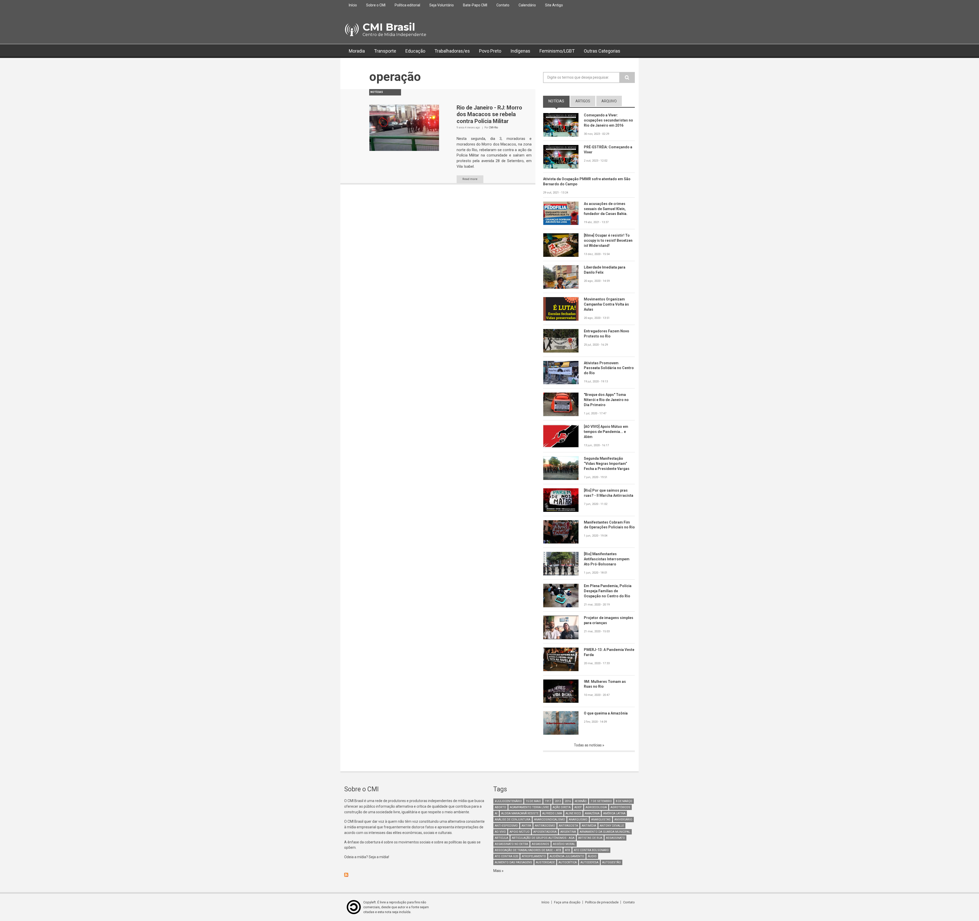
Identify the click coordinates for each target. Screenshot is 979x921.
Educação (415, 51)
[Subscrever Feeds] (415, 875)
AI (496, 813)
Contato (502, 5)
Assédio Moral (564, 844)
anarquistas (601, 819)
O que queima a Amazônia (606, 713)
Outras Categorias (602, 51)
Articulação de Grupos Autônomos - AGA (543, 838)
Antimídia (589, 825)
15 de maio (533, 801)
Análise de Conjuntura (512, 819)
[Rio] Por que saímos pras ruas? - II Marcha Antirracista (608, 493)
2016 (568, 801)
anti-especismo (506, 825)
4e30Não (581, 801)
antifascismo (545, 825)
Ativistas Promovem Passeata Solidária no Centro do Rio (609, 368)
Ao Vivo (500, 831)
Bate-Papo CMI (475, 5)
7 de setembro (601, 801)
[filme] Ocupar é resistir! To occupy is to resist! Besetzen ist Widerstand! (608, 240)
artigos (582, 101)
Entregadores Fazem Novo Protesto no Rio (606, 333)
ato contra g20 (506, 856)
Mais (497, 871)
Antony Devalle (612, 825)
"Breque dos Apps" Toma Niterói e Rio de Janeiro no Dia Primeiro (606, 400)
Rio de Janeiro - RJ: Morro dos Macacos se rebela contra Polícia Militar (489, 114)
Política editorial (407, 5)
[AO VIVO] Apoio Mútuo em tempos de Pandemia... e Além (606, 432)
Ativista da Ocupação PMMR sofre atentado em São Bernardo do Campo (586, 181)
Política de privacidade (602, 902)
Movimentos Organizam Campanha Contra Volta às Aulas (606, 304)
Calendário (527, 5)
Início (353, 5)
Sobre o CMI (375, 5)
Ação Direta (562, 807)
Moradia (357, 51)
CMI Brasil (389, 27)
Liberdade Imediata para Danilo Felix (604, 269)
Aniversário (623, 819)
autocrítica (568, 862)
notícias (559, 101)
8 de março (624, 801)
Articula (501, 838)
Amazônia (592, 813)
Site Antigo (554, 5)
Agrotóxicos (620, 807)
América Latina (614, 813)
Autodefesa (589, 862)
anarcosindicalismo (549, 819)
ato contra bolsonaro (591, 850)
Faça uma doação (567, 902)
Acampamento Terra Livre (529, 807)
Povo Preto (490, 51)
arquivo (609, 101)
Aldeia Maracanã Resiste (519, 813)
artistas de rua (590, 838)
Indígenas (520, 51)
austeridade (545, 862)
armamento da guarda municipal (605, 831)
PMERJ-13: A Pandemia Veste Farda (609, 652)
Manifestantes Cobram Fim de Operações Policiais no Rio (609, 524)
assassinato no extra (511, 844)
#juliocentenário (508, 801)
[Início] (351, 30)
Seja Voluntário (441, 5)
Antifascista (568, 825)
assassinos (540, 844)
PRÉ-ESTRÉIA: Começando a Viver (608, 149)
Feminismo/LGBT (557, 51)
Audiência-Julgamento (567, 856)
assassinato (615, 838)
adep (578, 807)
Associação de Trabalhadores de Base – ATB (528, 850)
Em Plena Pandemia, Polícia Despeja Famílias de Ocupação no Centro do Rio (608, 591)
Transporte (385, 51)
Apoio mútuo (520, 831)
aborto (500, 807)
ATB (567, 850)
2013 (558, 801)
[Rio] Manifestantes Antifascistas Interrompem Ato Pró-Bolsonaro (606, 559)
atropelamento (534, 856)
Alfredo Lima (552, 813)
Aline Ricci (573, 813)
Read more (470, 179)
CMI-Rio (493, 127)
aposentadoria (545, 831)
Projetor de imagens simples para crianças (608, 620)
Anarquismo (578, 819)
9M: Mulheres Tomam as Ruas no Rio (605, 684)
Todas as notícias (588, 745)
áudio (592, 856)
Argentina (568, 831)
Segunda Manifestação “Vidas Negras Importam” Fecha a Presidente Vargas (606, 463)
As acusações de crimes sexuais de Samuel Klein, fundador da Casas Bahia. (605, 209)
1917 (548, 801)
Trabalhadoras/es (452, 51)
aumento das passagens (513, 862)
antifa (526, 825)
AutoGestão (611, 862)
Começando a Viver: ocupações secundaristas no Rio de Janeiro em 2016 (608, 120)
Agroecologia (596, 807)
